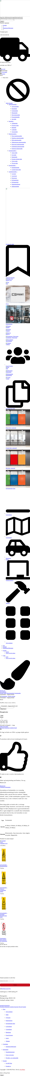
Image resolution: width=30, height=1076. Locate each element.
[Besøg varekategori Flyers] (18, 302)
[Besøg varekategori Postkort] (8, 329)
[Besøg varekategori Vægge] (8, 377)
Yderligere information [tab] (5, 787)
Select (2, 1075)
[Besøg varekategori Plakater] (8, 326)
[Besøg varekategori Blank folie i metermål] (18, 426)
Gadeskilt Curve (3, 843)
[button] (2, 69)
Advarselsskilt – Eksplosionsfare (3, 865)
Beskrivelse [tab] (2, 786)
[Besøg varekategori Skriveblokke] (9, 339)
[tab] (15, 786)
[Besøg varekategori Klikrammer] (9, 370)
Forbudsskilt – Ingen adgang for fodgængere (3, 940)
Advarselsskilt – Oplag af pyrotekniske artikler (3, 889)
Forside (1, 693)
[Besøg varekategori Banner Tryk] (9, 279)
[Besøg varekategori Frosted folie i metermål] (18, 446)
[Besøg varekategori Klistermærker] (18, 322)
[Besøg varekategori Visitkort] (8, 343)
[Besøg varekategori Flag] (7, 282)
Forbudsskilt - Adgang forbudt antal (9, 706)
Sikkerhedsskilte (10, 693)
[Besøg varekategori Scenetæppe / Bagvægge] (12, 336)
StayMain (22, 1069)
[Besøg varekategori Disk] (7, 367)
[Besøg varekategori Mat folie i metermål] (18, 467)
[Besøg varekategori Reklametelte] (9, 374)
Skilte (5, 693)
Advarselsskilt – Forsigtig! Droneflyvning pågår (3, 915)
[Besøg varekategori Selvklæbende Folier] (18, 487)
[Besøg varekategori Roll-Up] (8, 333)
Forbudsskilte (17, 693)
